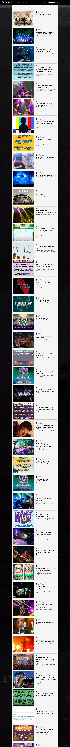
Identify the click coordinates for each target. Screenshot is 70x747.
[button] (56, 5)
